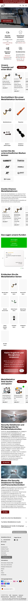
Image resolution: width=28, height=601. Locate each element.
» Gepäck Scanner (15, 436)
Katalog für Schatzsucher (6, 566)
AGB (10, 595)
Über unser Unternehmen (6, 564)
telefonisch (22, 57)
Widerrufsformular (5, 551)
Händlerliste (3, 574)
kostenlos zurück (21, 42)
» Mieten (3, 487)
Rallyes (2, 568)
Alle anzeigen (22, 67)
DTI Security (6, 462)
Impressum (21, 595)
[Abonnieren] (21, 370)
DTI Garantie (19, 596)
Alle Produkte (4, 554)
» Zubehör (23, 431)
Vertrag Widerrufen (6, 557)
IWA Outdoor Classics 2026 (7, 562)
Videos (2, 572)
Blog (2, 570)
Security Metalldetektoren (19, 532)
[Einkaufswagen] (23, 5)
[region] (14, 258)
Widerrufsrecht (13, 596)
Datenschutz (14, 595)
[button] (18, 82)
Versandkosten (23, 598)
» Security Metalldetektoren (12, 431)
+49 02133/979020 (21, 2)
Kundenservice (4, 547)
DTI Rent (5, 512)
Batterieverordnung (5, 596)
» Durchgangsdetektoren (15, 434)
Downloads (3, 552)
